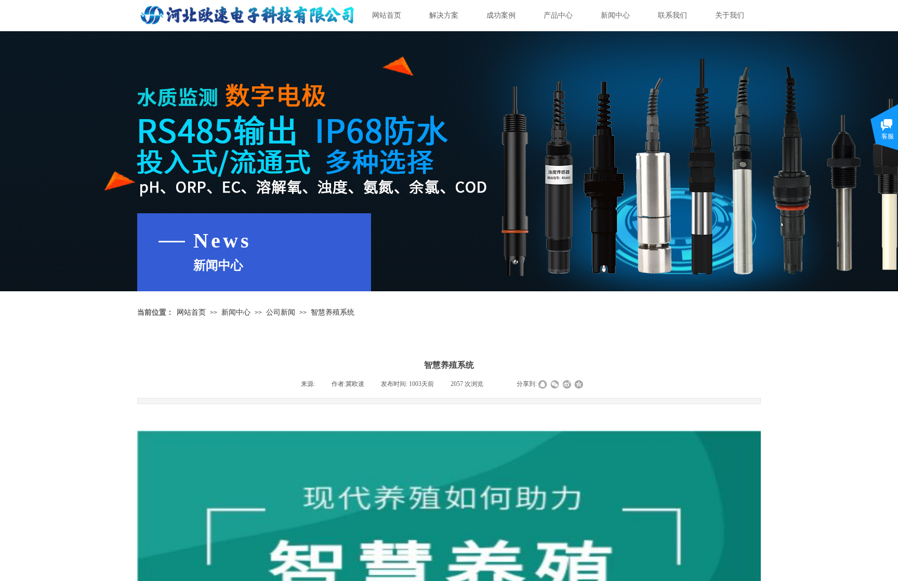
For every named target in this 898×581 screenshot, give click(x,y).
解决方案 (443, 15)
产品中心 (558, 15)
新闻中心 (615, 15)
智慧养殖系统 (332, 312)
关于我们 (729, 15)
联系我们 (672, 15)
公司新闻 (280, 312)
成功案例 (501, 15)
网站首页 (386, 15)
